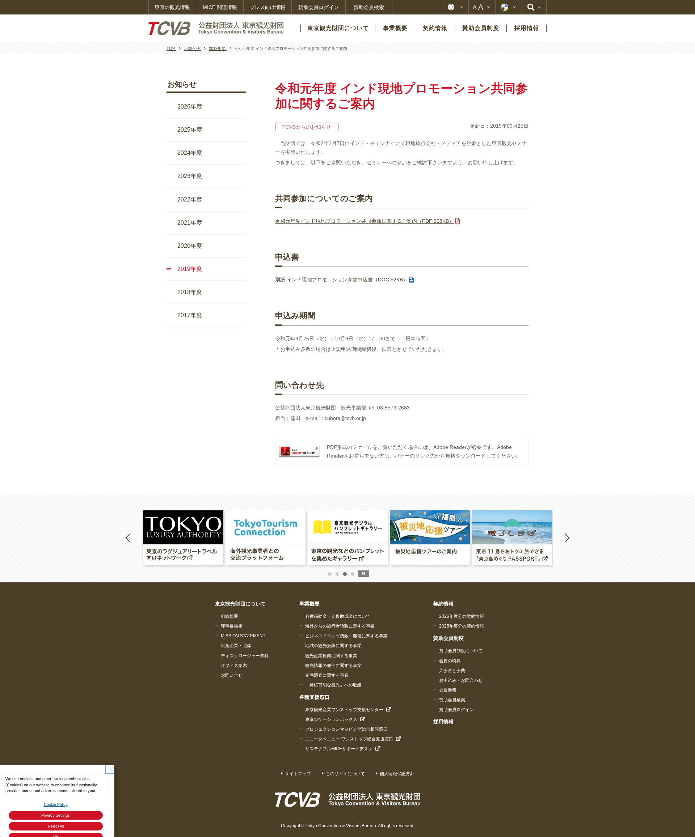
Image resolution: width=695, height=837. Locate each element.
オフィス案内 (234, 665)
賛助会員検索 (369, 7)
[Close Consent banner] (109, 769)
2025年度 (189, 130)
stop (363, 573)
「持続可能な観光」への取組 (333, 685)
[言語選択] (455, 7)
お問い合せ (232, 675)
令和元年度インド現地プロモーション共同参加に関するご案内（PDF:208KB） (364, 221)
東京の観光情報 (172, 7)
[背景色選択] (509, 7)
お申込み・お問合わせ (461, 680)
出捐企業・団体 (236, 645)
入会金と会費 (452, 670)
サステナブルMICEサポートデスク (338, 748)
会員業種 (447, 690)
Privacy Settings (55, 815)
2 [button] (337, 574)
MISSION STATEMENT (243, 635)
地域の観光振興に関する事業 (333, 645)
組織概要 (229, 616)
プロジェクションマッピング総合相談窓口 (346, 729)
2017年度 (189, 315)
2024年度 (189, 153)
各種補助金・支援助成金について (337, 616)
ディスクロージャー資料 (245, 655)
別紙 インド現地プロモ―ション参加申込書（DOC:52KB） (341, 279)
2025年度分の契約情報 (461, 626)
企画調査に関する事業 (327, 675)
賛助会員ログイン (318, 7)
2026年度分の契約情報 (461, 616)
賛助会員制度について (461, 650)
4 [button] (352, 574)
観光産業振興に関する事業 (331, 655)
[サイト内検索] (534, 7)
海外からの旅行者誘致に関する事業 (340, 626)
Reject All (56, 826)
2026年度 (189, 106)
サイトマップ (298, 773)
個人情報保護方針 (397, 773)
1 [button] (330, 574)
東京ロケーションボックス (331, 719)
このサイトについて (345, 773)
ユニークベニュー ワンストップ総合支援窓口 (349, 739)
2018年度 (189, 292)
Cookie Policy (56, 804)
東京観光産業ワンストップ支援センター (344, 709)
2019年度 (189, 269)
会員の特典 (450, 660)
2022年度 (189, 199)
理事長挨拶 (232, 626)
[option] (183, 537)
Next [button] (567, 537)
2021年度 (189, 223)
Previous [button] (129, 537)
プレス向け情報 (267, 7)
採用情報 (443, 722)
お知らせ (182, 84)
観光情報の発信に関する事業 (333, 665)
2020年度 (189, 246)
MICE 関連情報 (220, 7)
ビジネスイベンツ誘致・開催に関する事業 (346, 635)
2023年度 (189, 176)
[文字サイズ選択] (482, 7)
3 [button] (345, 574)
